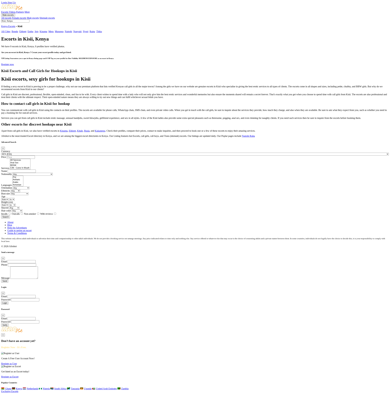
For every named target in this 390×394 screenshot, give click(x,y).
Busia (87, 131)
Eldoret (22, 31)
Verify (4, 325)
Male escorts (8, 15)
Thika (99, 31)
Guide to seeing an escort (19, 230)
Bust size (5, 193)
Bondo (15, 31)
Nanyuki (77, 31)
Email (4, 261)
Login (4, 2)
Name (4, 171)
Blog (9, 225)
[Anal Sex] (20, 163)
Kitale (80, 131)
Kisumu (43, 31)
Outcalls (16, 214)
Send (4, 281)
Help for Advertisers (17, 227)
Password (6, 299)
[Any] (17, 177)
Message (5, 278)
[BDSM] (20, 165)
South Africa (60, 388)
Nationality (6, 174)
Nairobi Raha (248, 136)
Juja (36, 31)
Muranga (59, 31)
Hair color (6, 210)
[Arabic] (17, 182)
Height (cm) (7, 202)
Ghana (8, 388)
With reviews (46, 214)
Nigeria (46, 388)
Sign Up (12, 2)
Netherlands (32, 388)
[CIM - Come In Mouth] (20, 168)
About (10, 222)
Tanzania (75, 388)
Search (5, 217)
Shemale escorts (47, 18)
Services (5, 168)
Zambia (125, 388)
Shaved (4, 207)
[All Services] (20, 160)
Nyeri (85, 31)
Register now (7, 64)
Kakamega (100, 131)
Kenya (19, 388)
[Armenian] (17, 185)
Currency (5, 151)
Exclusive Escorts (9, 391)
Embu (30, 31)
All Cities (5, 31)
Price (3, 157)
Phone (4, 264)
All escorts (6, 18)
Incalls (4, 214)
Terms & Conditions (17, 233)
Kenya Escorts (8, 26)
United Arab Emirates (106, 388)
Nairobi (68, 31)
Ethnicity (5, 190)
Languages (6, 185)
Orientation (6, 187)
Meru (51, 31)
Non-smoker (30, 214)
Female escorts (19, 18)
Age (3, 196)
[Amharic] (17, 179)
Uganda (88, 388)
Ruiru (92, 31)
